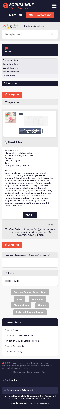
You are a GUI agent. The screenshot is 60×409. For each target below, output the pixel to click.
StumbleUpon (21, 305)
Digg (19, 299)
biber (8, 281)
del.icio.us (37, 299)
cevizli (15, 281)
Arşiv (44, 372)
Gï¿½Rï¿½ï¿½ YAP (41, 15)
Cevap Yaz (13, 95)
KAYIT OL (17, 15)
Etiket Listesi (11, 83)
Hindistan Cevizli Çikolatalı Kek (22, 341)
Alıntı (31, 215)
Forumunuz (33, 372)
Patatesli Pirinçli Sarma (29, 312)
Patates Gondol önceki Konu (30, 292)
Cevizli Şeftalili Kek (15, 346)
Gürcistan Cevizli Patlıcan (19, 335)
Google (42, 305)
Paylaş (50, 225)
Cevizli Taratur (13, 330)
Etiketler (10, 273)
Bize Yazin (19, 372)
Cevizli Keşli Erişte (14, 351)
